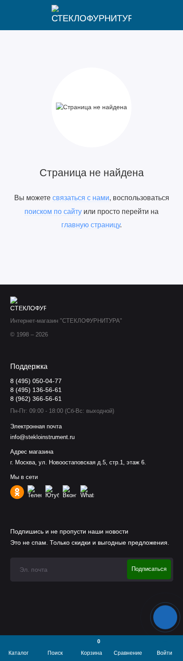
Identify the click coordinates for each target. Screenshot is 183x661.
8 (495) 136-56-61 (36, 390)
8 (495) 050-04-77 (36, 381)
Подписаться (149, 569)
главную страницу (90, 225)
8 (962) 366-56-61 (36, 399)
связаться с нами (80, 198)
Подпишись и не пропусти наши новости (69, 531)
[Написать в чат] (165, 617)
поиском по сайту (53, 211)
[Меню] (15, 15)
